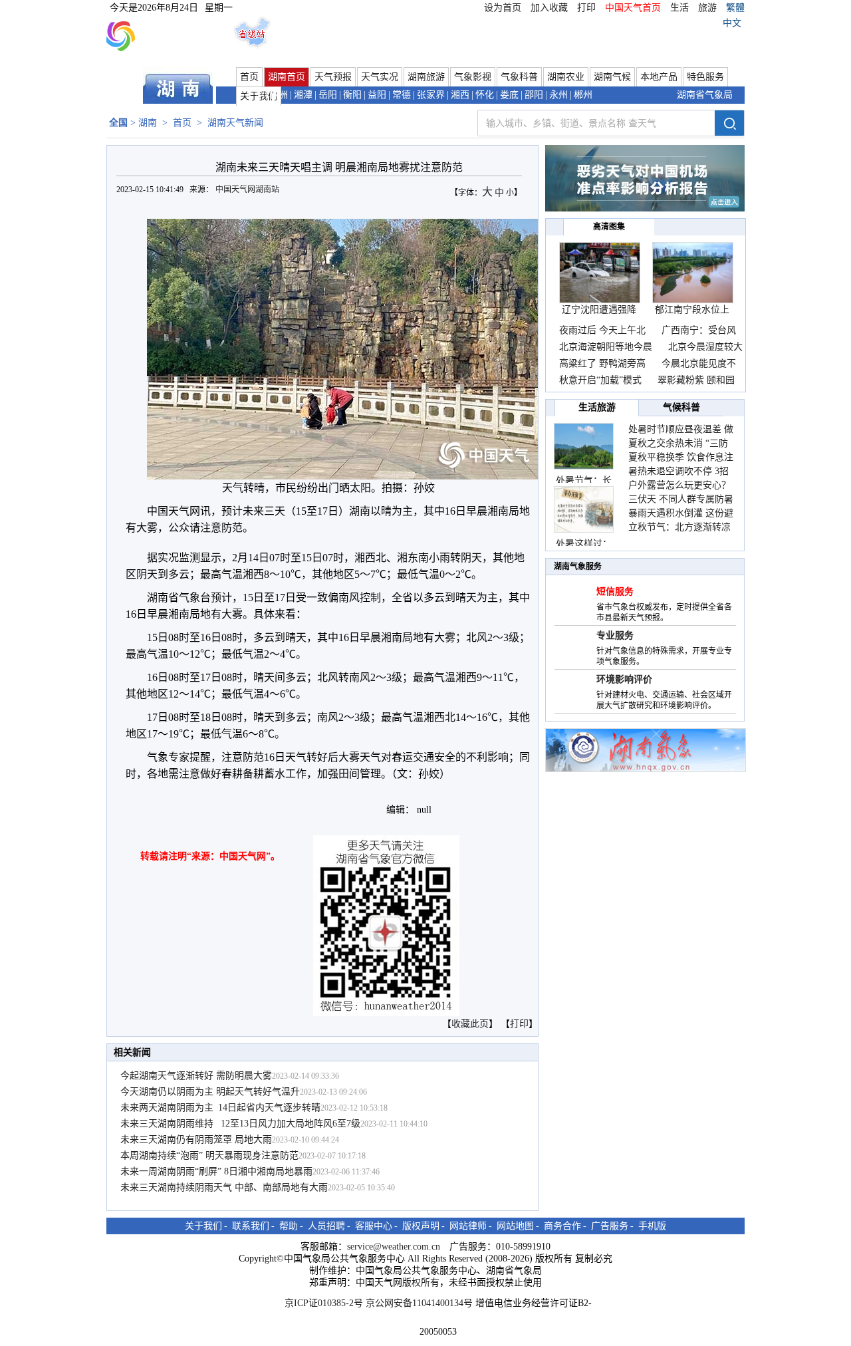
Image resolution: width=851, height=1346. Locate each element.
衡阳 (352, 95)
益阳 (377, 95)
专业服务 (615, 635)
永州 (558, 95)
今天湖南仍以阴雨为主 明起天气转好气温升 (210, 1092)
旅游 (707, 8)
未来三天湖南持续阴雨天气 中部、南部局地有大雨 (224, 1187)
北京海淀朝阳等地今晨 (605, 347)
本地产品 (658, 77)
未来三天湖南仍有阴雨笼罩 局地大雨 (196, 1139)
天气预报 (333, 77)
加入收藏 (549, 8)
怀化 (484, 95)
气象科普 (519, 77)
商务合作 (562, 1226)
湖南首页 (286, 77)
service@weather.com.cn (393, 1247)
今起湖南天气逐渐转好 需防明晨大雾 (196, 1076)
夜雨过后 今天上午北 (602, 330)
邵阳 (534, 95)
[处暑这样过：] (584, 509)
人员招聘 (326, 1226)
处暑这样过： (584, 544)
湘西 (460, 95)
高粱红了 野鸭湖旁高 (602, 363)
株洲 (278, 95)
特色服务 (705, 77)
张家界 (431, 95)
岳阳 (327, 95)
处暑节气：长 (584, 480)
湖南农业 (565, 77)
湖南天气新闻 (235, 123)
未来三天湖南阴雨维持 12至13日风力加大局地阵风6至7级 (240, 1124)
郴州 (583, 95)
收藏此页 (470, 1024)
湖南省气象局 (705, 95)
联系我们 (250, 1226)
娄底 (509, 95)
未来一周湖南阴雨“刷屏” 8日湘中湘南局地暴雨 (216, 1171)
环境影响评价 (624, 679)
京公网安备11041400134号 (419, 1303)
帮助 (288, 1226)
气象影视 (472, 77)
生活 (679, 8)
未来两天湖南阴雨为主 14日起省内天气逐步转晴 (220, 1108)
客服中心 (373, 1226)
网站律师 (468, 1226)
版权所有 (420, 1282)
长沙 (254, 95)
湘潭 (303, 95)
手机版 (652, 1226)
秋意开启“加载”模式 (600, 380)
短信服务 (615, 592)
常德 (401, 95)
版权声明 (420, 1226)
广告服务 (609, 1226)
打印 (586, 8)
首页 (249, 77)
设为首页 (502, 8)
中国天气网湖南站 (248, 189)
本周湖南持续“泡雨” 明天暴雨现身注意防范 (209, 1155)
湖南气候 (612, 77)
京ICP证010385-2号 (324, 1303)
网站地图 (515, 1226)
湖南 (147, 123)
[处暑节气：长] (584, 446)
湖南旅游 (426, 77)
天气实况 (379, 77)
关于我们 (203, 1226)
